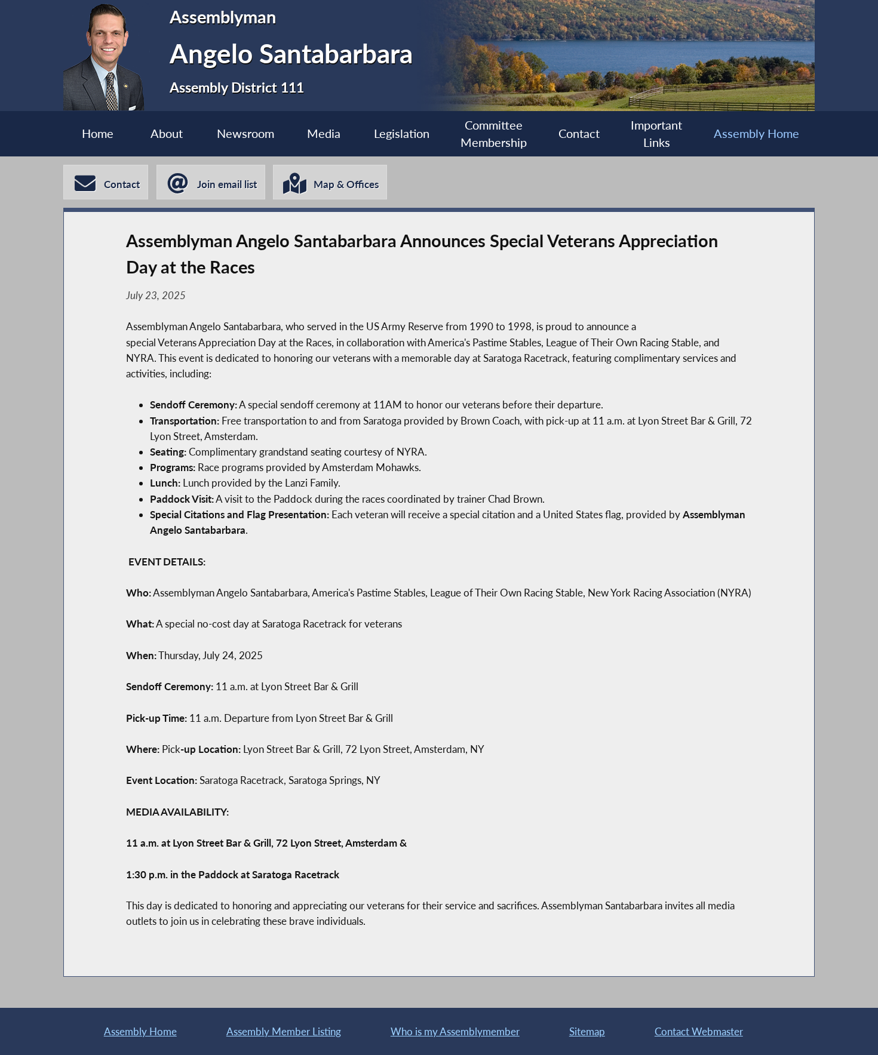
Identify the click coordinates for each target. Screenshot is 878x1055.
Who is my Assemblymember (455, 1031)
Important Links (656, 134)
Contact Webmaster (699, 1031)
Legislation (401, 133)
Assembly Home (756, 133)
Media (323, 133)
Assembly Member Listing (283, 1031)
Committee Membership (494, 134)
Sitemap (587, 1031)
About (167, 133)
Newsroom (245, 133)
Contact (579, 133)
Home (97, 133)
